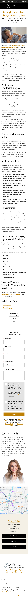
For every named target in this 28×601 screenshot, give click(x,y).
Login (18, 595)
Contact (24, 1)
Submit (14, 414)
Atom (14, 318)
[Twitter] (16, 571)
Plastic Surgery (7, 308)
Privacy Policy (16, 394)
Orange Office (14, 521)
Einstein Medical (6, 592)
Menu (3, 1)
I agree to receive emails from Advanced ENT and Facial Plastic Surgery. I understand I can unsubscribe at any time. (15, 405)
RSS (14, 321)
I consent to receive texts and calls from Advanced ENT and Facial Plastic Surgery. (15, 390)
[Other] (20, 571)
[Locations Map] (14, 500)
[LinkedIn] (11, 571)
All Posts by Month (14, 316)
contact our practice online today (11, 294)
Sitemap (3, 595)
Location (10, 1)
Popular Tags (14, 313)
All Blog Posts (7, 305)
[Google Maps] (7, 571)
